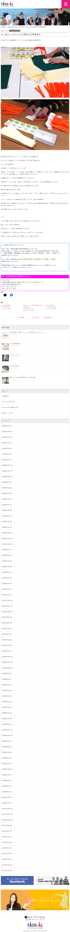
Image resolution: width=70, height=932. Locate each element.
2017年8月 (5, 831)
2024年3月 (5, 448)
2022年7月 (5, 561)
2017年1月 (5, 870)
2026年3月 (5, 426)
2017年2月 (5, 865)
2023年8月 (5, 488)
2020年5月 (5, 696)
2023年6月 (5, 499)
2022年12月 (6, 533)
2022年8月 (5, 555)
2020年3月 (5, 707)
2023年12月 (6, 465)
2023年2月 (5, 521)
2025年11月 (6, 437)
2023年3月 (5, 516)
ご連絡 (4, 396)
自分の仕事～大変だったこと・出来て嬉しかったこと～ (26, 332)
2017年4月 (5, 853)
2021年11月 (6, 606)
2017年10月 (6, 820)
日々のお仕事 (50, 305)
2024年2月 (5, 454)
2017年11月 (6, 814)
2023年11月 (6, 471)
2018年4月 (5, 786)
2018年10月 (6, 769)
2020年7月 (5, 685)
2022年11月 (6, 538)
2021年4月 (5, 645)
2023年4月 (5, 510)
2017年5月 (5, 848)
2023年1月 (5, 527)
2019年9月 (5, 741)
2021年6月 (5, 634)
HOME (3, 27)
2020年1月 (5, 718)
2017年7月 (5, 837)
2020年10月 (6, 668)
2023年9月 (5, 482)
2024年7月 (5, 443)
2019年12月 (6, 724)
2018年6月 (5, 775)
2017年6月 (5, 842)
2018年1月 (5, 803)
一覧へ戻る (35, 317)
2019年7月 (5, 752)
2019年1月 (5, 763)
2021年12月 (6, 600)
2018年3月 (5, 791)
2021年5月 (5, 640)
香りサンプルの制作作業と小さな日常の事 (22, 377)
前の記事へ (48, 317)
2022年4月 (5, 578)
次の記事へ (21, 317)
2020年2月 (5, 713)
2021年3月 (5, 651)
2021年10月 (6, 611)
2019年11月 (6, 730)
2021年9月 (5, 617)
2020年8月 (5, 679)
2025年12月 (6, 431)
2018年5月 (5, 780)
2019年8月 (5, 746)
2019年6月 (5, 758)
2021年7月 (5, 628)
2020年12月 (6, 656)
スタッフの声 (6, 401)
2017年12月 (6, 808)
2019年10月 (6, 735)
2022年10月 (6, 544)
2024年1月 (5, 459)
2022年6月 (5, 566)
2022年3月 (5, 583)
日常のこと (5, 413)
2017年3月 (5, 859)
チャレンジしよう (15, 355)
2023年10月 (6, 476)
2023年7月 (5, 493)
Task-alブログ (12, 27)
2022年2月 (5, 589)
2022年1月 (5, 594)
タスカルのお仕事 (14, 30)
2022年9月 (5, 549)
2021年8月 (5, 623)
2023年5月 (5, 504)
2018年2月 (5, 797)
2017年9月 (5, 825)
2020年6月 (5, 690)
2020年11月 (6, 662)
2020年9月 (5, 673)
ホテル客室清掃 (5, 305)
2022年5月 (5, 572)
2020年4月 (5, 701)
